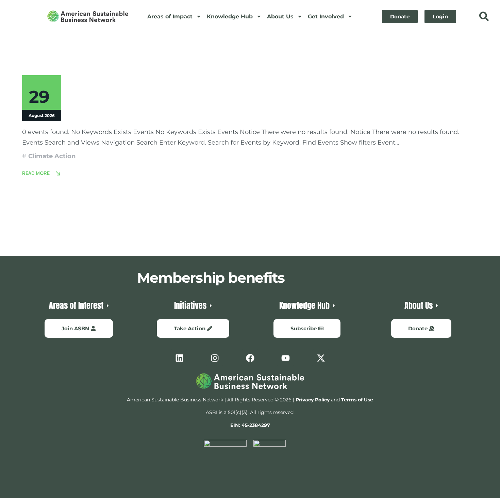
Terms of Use (357, 400)
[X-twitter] (320, 357)
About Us (280, 16)
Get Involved (326, 16)
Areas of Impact (170, 16)
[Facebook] (250, 357)
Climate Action (52, 156)
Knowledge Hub (230, 16)
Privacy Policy (313, 400)
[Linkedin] (179, 357)
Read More (36, 173)
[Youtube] (285, 357)
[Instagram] (214, 357)
